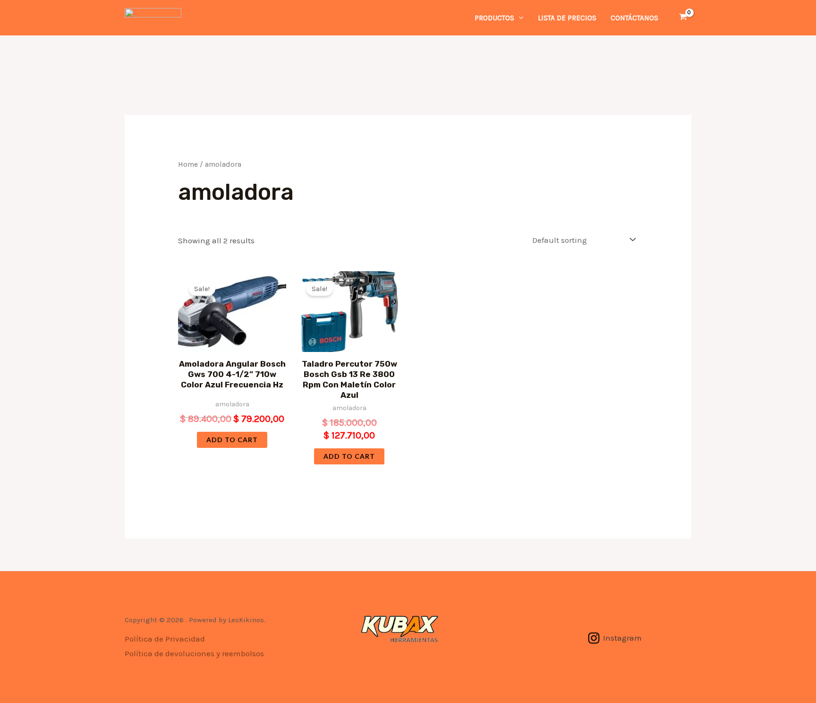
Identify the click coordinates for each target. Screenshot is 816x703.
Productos (494, 18)
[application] (518, 18)
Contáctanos (634, 18)
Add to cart (232, 440)
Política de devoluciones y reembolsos (194, 653)
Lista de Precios (567, 18)
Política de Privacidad (165, 638)
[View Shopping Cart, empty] (683, 17)
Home (188, 164)
